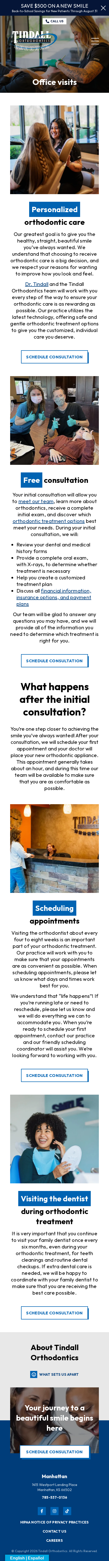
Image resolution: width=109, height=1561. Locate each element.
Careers (54, 1540)
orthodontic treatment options (49, 521)
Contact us (54, 1531)
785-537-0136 (54, 1497)
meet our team (36, 501)
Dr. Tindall (36, 284)
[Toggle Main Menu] (95, 41)
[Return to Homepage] (34, 41)
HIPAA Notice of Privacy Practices (54, 1522)
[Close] (103, 8)
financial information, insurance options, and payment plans (53, 597)
